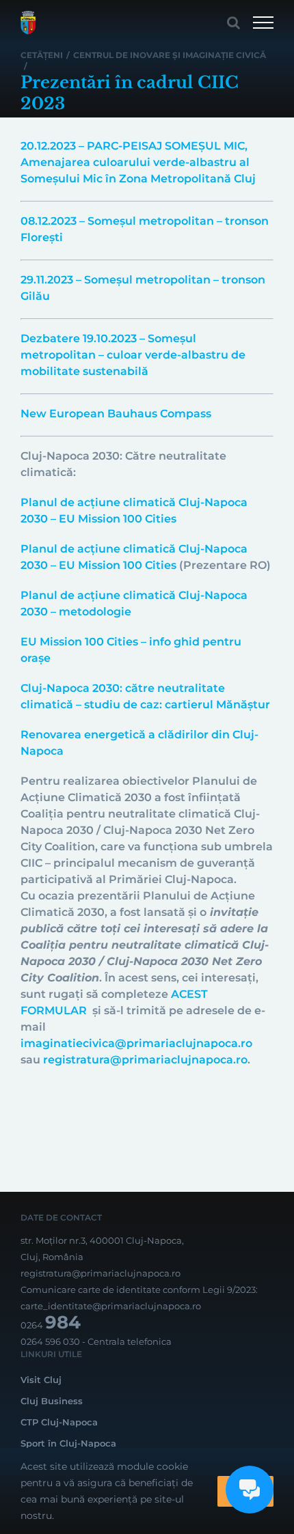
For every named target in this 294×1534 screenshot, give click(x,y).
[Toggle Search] (233, 22)
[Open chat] (249, 1490)
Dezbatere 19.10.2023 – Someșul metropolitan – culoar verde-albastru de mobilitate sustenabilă (133, 355)
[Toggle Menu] (263, 22)
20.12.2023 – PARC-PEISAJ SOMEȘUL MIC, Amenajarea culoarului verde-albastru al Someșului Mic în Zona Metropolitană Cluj (138, 162)
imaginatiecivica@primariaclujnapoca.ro (136, 1043)
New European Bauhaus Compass (116, 413)
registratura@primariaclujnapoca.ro (145, 1059)
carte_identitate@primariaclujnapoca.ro (111, 1305)
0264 (51, 1325)
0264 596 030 (50, 1341)
